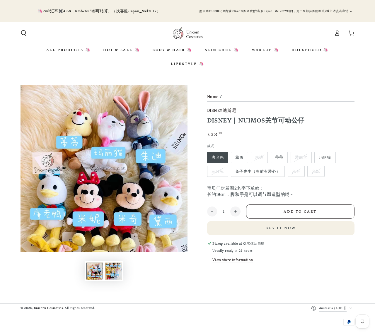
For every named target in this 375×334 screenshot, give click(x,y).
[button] (23, 33)
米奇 (296, 171)
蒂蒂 (279, 157)
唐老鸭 (218, 157)
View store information (232, 259)
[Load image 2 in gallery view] (113, 271)
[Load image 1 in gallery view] (94, 271)
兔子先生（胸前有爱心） (257, 171)
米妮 (316, 171)
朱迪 (259, 157)
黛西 (239, 157)
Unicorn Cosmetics (48, 308)
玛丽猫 (325, 157)
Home (213, 96)
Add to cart (300, 211)
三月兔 (218, 171)
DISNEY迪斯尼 (221, 110)
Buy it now (280, 228)
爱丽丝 (301, 157)
